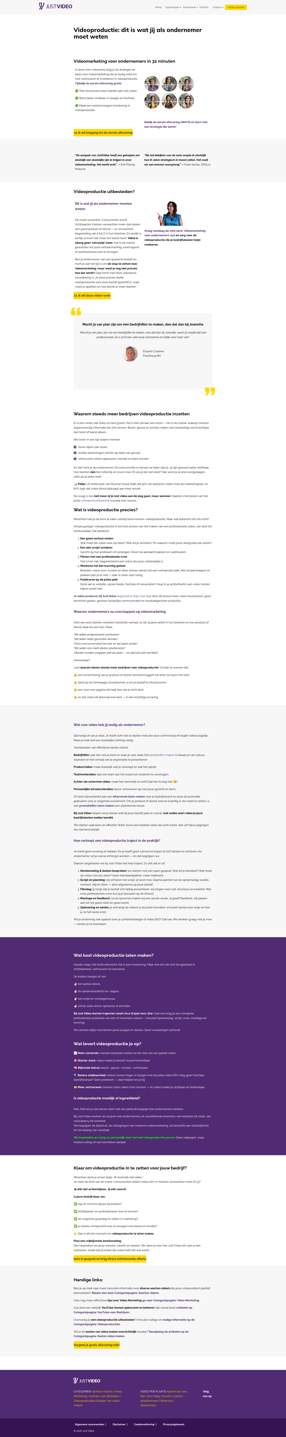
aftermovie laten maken (129, 796)
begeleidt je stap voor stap (112, 596)
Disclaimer (119, 1424)
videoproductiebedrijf (95, 500)
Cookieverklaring (144, 1424)
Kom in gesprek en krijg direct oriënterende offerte (110, 1259)
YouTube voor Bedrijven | (104, 1396)
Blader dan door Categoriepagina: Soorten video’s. (125, 1293)
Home (158, 7)
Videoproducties (84, 1400)
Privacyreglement (173, 1424)
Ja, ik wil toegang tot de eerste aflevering (103, 132)
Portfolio (204, 7)
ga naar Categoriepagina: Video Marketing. (171, 1300)
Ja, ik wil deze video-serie (92, 295)
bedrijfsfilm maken (162, 755)
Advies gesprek (236, 7)
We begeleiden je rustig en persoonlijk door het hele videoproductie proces (124, 1137)
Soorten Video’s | (103, 1391)
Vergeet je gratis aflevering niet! (97, 1345)
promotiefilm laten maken (97, 805)
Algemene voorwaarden (89, 1424)
